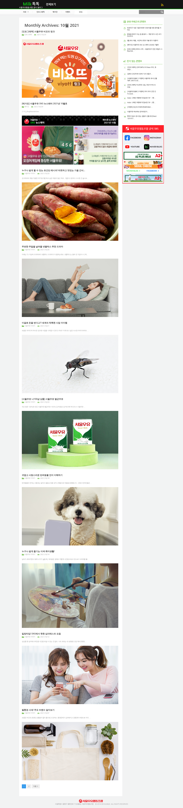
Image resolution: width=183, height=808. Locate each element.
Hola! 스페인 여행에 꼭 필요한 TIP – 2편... (141, 102)
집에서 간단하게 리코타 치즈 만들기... (140, 74)
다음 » (35, 786)
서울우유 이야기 (30, 173)
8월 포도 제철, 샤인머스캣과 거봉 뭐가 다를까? (142, 40)
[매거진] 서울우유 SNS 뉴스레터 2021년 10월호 (44, 103)
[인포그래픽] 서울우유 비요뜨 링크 (38, 31)
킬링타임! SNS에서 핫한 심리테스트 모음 (41, 633)
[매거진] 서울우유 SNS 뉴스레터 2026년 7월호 (143, 45)
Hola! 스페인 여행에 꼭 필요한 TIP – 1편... (141, 98)
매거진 (27, 107)
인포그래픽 (28, 34)
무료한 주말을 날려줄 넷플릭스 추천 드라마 (42, 246)
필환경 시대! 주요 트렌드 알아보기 (38, 709)
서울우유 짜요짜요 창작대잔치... (138, 112)
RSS (162, 5)
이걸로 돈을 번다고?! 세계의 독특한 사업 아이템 (44, 322)
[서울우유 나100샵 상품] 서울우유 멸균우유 (42, 398)
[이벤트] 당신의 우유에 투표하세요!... (140, 107)
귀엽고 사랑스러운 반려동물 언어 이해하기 (42, 475)
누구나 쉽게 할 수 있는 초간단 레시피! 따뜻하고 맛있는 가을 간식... (53, 170)
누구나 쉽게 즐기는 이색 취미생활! (38, 551)
